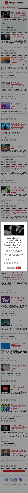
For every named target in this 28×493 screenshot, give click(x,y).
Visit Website (11, 267)
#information (14, 257)
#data (5, 257)
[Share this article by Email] (15, 263)
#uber (9, 257)
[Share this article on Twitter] (10, 263)
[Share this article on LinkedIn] (7, 263)
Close (18, 267)
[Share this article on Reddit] (13, 263)
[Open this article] (18, 263)
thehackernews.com (14, 259)
